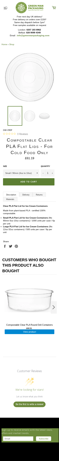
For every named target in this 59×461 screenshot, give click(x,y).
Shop (11, 44)
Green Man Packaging (17, 446)
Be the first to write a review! (29, 404)
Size (5, 166)
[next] (54, 307)
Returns (39, 195)
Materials (10, 199)
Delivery (25, 195)
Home (4, 44)
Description (11, 195)
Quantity (45, 166)
